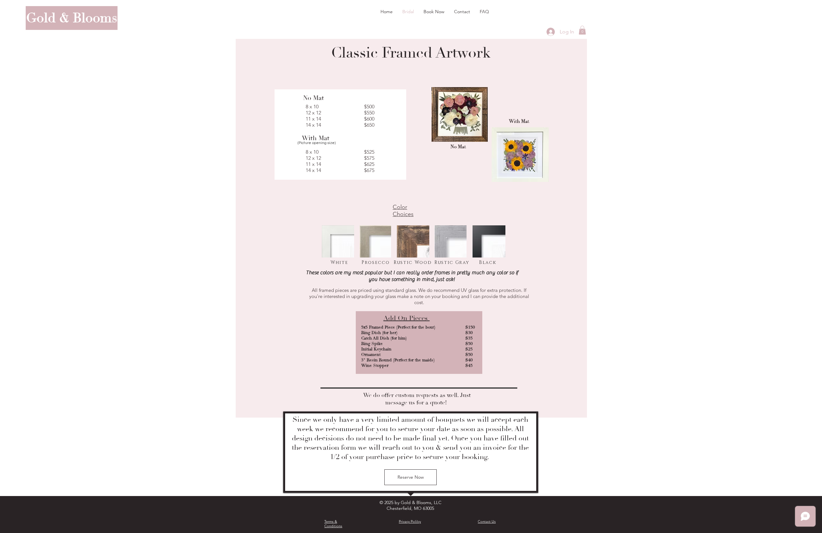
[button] (582, 30)
